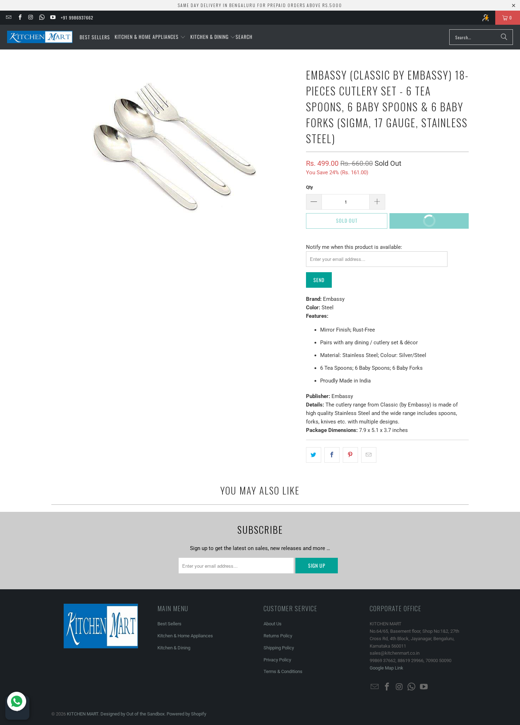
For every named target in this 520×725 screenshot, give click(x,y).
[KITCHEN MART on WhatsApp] (42, 17)
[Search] (504, 37)
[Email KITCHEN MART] (8, 17)
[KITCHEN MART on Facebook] (19, 17)
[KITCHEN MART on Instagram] (31, 17)
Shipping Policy (279, 647)
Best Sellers (169, 623)
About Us (273, 623)
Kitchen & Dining (173, 647)
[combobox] (481, 37)
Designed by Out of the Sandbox (132, 714)
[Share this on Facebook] (332, 455)
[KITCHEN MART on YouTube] (53, 17)
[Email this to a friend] (368, 455)
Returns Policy (278, 635)
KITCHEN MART (82, 714)
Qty (309, 187)
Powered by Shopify (186, 714)
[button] (150, 37)
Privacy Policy (277, 659)
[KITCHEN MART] (40, 37)
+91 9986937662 (77, 17)
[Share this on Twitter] (313, 455)
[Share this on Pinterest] (350, 455)
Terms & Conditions (283, 671)
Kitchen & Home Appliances (185, 635)
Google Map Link (386, 668)
